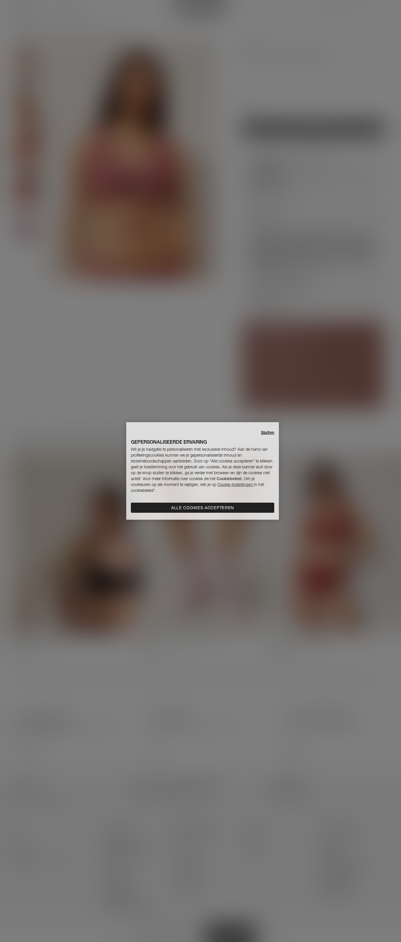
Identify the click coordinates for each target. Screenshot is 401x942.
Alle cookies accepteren (202, 507)
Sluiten (267, 432)
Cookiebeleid (229, 478)
